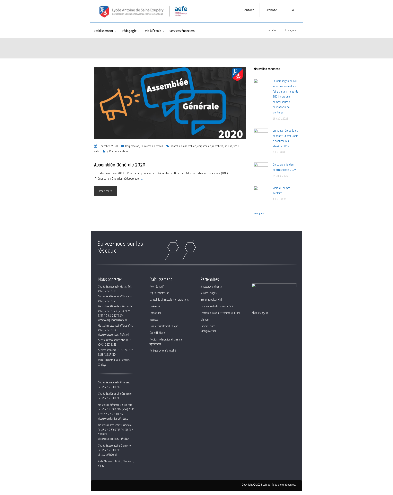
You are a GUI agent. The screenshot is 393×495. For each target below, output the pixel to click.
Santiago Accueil (208, 331)
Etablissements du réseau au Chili (217, 306)
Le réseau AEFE (156, 306)
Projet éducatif (156, 286)
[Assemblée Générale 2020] (170, 103)
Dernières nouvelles (151, 146)
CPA (291, 10)
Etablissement (103, 31)
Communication (118, 151)
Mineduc (205, 319)
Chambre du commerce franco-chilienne (220, 313)
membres (217, 146)
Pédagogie (129, 31)
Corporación (132, 146)
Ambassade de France (211, 286)
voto (96, 151)
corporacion (204, 146)
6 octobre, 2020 (108, 146)
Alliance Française (209, 293)
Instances (153, 319)
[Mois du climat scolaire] (261, 192)
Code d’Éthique (157, 333)
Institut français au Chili (211, 299)
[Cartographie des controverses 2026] (261, 169)
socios (228, 146)
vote (236, 146)
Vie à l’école (153, 31)
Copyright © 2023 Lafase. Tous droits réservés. (269, 484)
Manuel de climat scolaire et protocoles (169, 299)
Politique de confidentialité (162, 350)
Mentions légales (260, 313)
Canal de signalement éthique (163, 326)
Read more (105, 191)
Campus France (208, 326)
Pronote (271, 10)
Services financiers (182, 31)
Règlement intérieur (159, 293)
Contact (248, 10)
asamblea (176, 146)
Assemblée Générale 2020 (119, 164)
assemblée (189, 146)
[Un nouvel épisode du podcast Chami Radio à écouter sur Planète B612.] (261, 135)
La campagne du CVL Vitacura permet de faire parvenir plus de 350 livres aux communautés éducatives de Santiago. (285, 96)
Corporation (155, 313)
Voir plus (259, 213)
